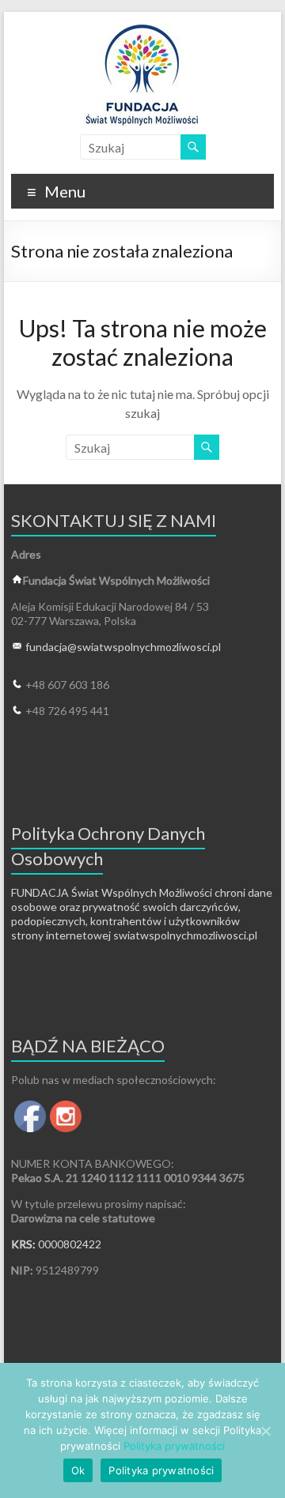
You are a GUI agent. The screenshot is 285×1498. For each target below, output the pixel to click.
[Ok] (265, 1431)
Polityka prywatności (174, 1446)
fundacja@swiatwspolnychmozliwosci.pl (123, 646)
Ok (78, 1470)
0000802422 (69, 1244)
